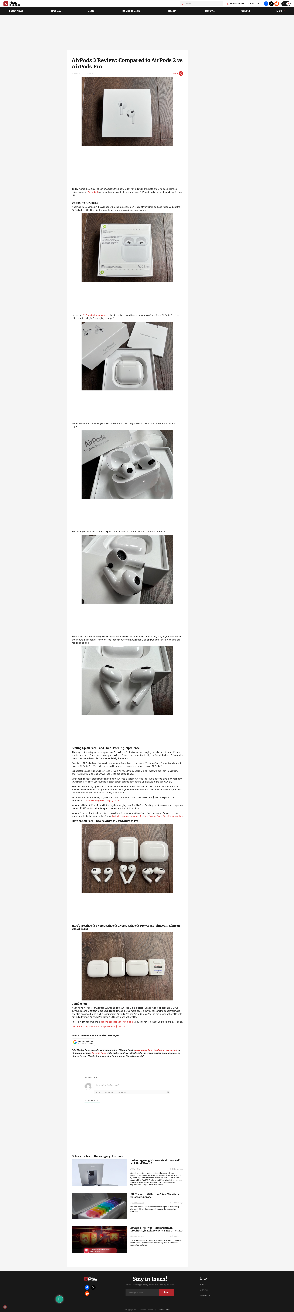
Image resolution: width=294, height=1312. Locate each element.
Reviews (210, 11)
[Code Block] (118, 1092)
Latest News (16, 11)
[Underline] (102, 1092)
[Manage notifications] (5, 1307)
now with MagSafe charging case (102, 800)
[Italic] (99, 1092)
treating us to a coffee (165, 1050)
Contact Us (205, 1295)
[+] (128, 1092)
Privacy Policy (164, 1310)
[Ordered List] (109, 1092)
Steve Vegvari (138, 1202)
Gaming (245, 11)
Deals (91, 11)
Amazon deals (237, 4)
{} (125, 1092)
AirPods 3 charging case (95, 315)
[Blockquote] (115, 1092)
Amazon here (98, 1053)
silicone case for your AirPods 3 (117, 1022)
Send (166, 1292)
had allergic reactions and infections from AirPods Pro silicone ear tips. (147, 816)
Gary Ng (77, 73)
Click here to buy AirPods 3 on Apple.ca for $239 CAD (99, 1026)
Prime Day (55, 11)
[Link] (122, 1092)
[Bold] (96, 1092)
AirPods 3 (93, 192)
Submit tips (253, 4)
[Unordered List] (112, 1092)
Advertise (204, 1290)
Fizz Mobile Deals (130, 11)
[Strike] (105, 1092)
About (203, 1284)
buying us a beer (144, 1050)
